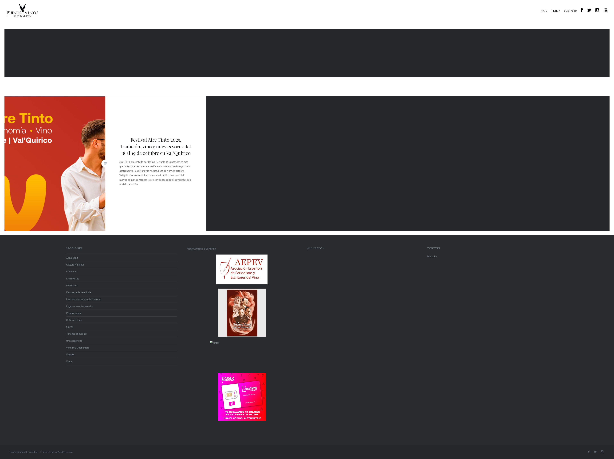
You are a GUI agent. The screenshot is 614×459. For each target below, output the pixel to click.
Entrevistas (72, 278)
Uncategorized (74, 340)
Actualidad (72, 257)
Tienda (555, 10)
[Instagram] (602, 451)
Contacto (570, 10)
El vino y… (71, 271)
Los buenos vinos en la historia (83, 299)
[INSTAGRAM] (597, 10)
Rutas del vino (74, 320)
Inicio (543, 10)
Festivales (72, 285)
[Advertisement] (307, 53)
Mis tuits (432, 256)
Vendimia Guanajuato (78, 347)
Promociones (73, 313)
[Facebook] (588, 451)
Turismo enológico (76, 333)
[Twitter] (595, 451)
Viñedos (70, 354)
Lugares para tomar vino (80, 306)
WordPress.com (65, 452)
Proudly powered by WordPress (24, 452)
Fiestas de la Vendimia (78, 292)
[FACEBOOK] (582, 10)
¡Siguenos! (315, 248)
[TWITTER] (589, 10)
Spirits (69, 326)
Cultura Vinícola (75, 264)
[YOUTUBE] (606, 10)
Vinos (69, 361)
